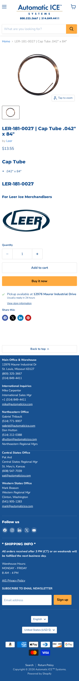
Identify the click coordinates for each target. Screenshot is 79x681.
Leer (9, 141)
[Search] (71, 29)
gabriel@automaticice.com (18, 426)
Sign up (62, 599)
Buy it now (39, 281)
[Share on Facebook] (5, 318)
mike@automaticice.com (17, 404)
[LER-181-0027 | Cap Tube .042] (10, 112)
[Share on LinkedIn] (20, 318)
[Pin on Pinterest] (28, 318)
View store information (19, 303)
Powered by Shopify (39, 674)
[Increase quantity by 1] (37, 254)
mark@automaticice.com (17, 506)
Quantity (7, 245)
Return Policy (46, 665)
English (37, 619)
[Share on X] (13, 318)
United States (37, 630)
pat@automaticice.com (16, 476)
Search (29, 665)
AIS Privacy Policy (13, 580)
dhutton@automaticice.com (19, 439)
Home (6, 41)
